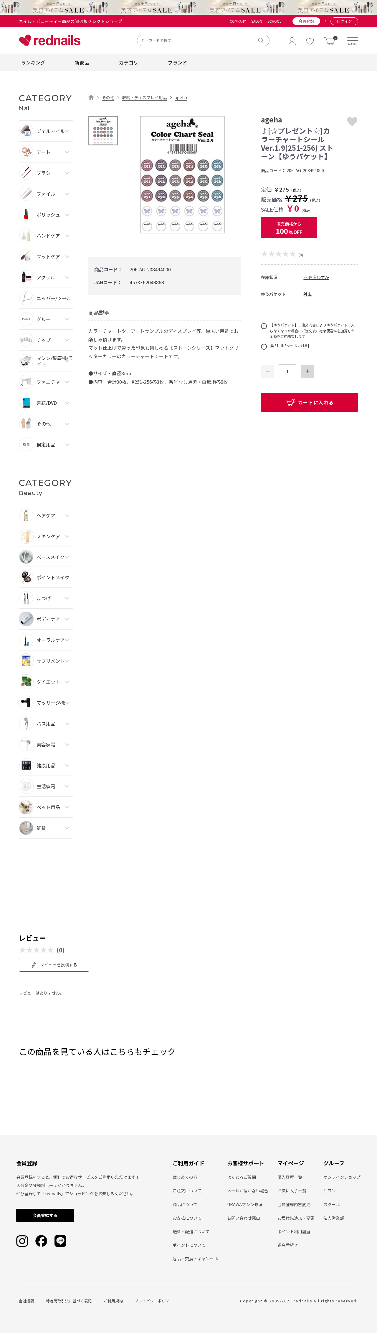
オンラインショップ (342, 1177)
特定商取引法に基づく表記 (69, 1301)
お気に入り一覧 (291, 1190)
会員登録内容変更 (293, 1204)
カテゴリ (128, 62)
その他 (108, 97)
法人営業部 (333, 1218)
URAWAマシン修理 (244, 1204)
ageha (181, 97)
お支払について (187, 1218)
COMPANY (238, 21)
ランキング (33, 62)
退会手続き (287, 1245)
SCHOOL (274, 21)
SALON (256, 21)
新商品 (82, 62)
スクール (331, 1204)
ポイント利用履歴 (293, 1231)
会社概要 (26, 1301)
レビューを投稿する (58, 964)
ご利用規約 (113, 1301)
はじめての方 (185, 1177)
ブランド (177, 62)
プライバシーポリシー (154, 1301)
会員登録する (45, 1215)
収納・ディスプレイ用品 (144, 97)
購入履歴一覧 (289, 1177)
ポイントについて (189, 1245)
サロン (329, 1190)
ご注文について (187, 1190)
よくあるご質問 (241, 1177)
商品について (185, 1204)
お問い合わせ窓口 (243, 1218)
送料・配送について (191, 1231)
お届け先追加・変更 (296, 1218)
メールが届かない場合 (247, 1190)
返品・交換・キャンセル (195, 1258)
